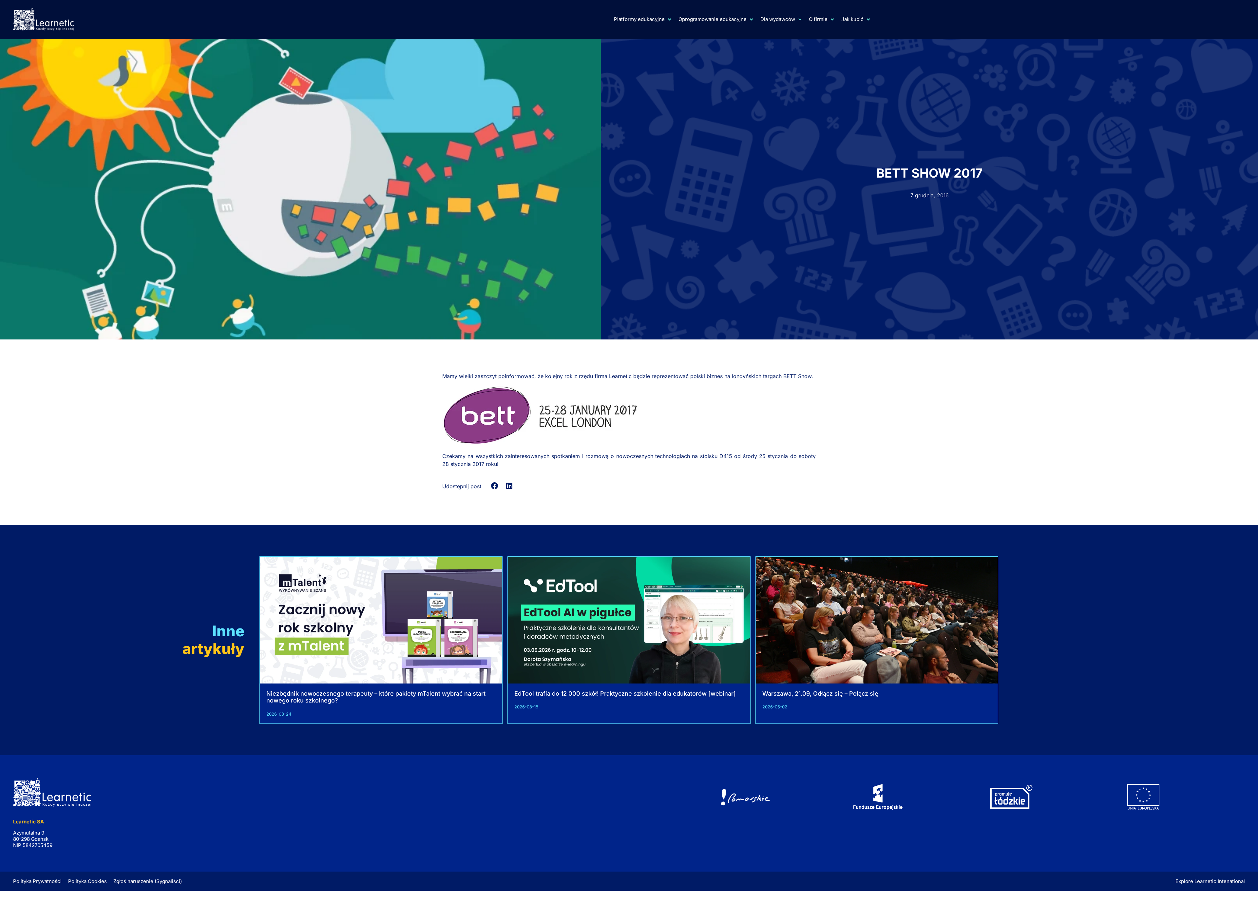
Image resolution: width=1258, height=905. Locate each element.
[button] (495, 486)
